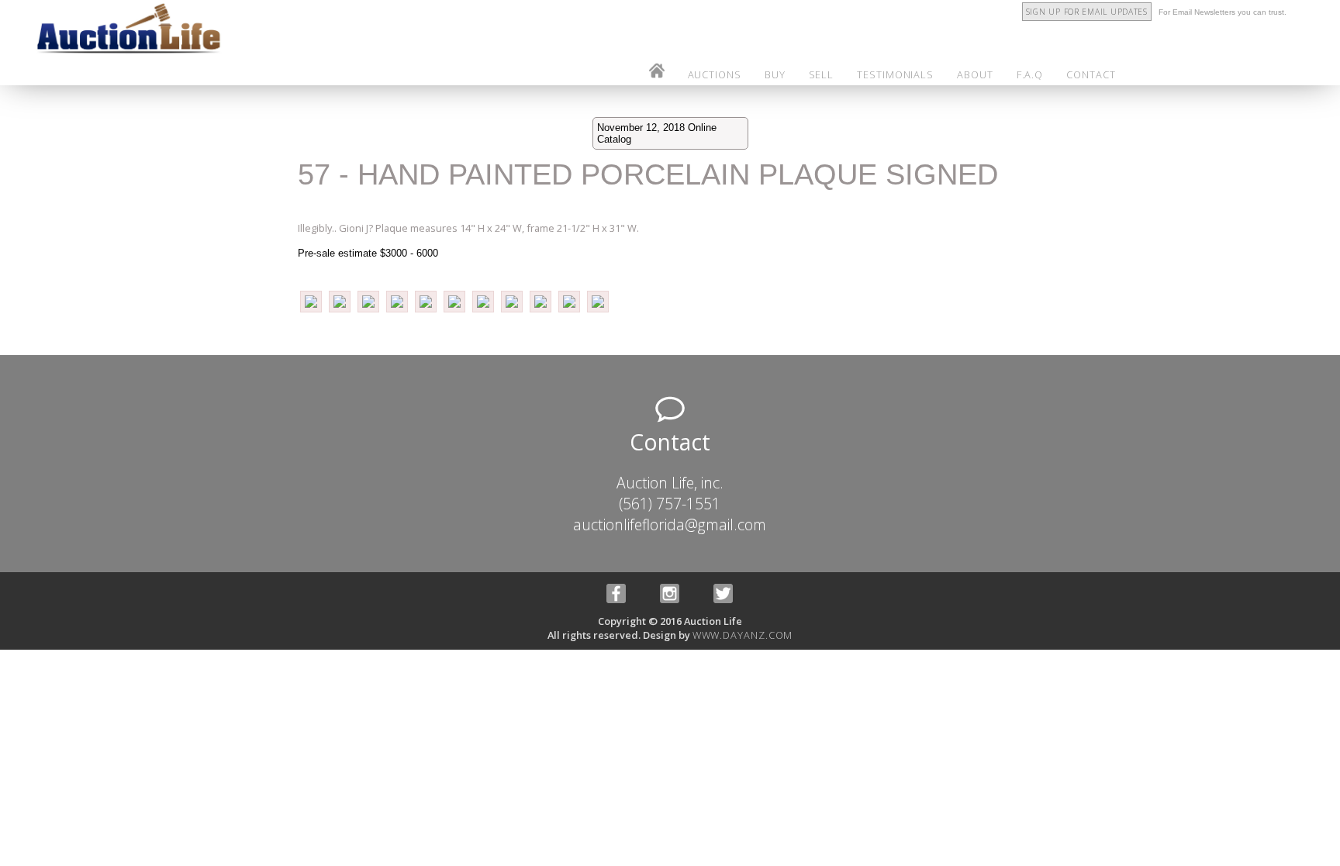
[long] (312, 311)
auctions (714, 74)
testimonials (895, 74)
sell (821, 74)
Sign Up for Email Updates (1087, 11)
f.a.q (1030, 74)
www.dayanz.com (742, 635)
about (975, 74)
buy (775, 74)
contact (1090, 74)
